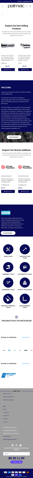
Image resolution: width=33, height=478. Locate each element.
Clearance (5, 418)
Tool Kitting (6, 415)
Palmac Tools (13, 476)
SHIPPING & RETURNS (8, 400)
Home (4, 406)
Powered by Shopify (22, 476)
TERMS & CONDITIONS (8, 396)
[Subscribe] (28, 454)
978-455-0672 (6, 436)
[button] (2, 6)
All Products (6, 412)
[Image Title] (8, 249)
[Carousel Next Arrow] (30, 14)
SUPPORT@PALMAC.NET (10, 439)
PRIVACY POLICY (7, 393)
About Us (5, 422)
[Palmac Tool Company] (16, 391)
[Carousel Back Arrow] (2, 14)
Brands (5, 409)
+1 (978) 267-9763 (27, 1)
